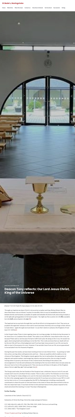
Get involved (48, 7)
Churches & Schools (37, 7)
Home (3, 7)
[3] (36, 367)
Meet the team (19, 7)
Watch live (10, 7)
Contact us (27, 7)
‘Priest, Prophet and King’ (13, 413)
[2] (16, 330)
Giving (63, 7)
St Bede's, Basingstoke (12, 3)
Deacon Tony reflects (12, 285)
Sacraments (56, 7)
